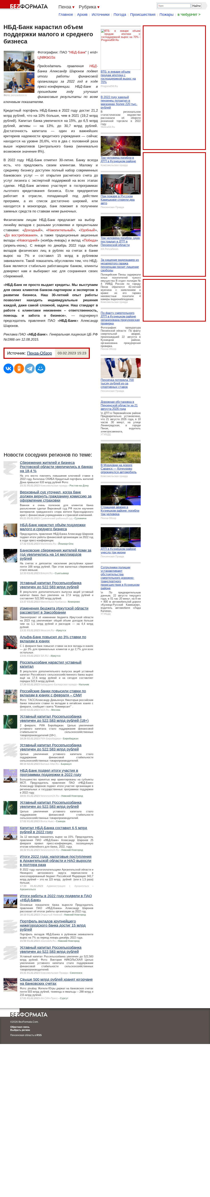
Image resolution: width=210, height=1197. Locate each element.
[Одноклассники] (19, 368)
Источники (101, 14)
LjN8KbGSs (46, 57)
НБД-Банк (77, 52)
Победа (90, 240)
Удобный (88, 230)
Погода (120, 14)
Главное (66, 14)
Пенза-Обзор (39, 353)
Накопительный (60, 230)
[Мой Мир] (40, 368)
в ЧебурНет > (189, 14)
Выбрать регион (20, 1030)
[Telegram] (30, 368)
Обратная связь (20, 1027)
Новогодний (28, 240)
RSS (39, 1035)
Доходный (32, 230)
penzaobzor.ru (19, 95)
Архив (82, 14)
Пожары (166, 14)
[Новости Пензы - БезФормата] (24, 5)
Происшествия (142, 14)
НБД (93, 66)
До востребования (20, 235)
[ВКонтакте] (8, 368)
